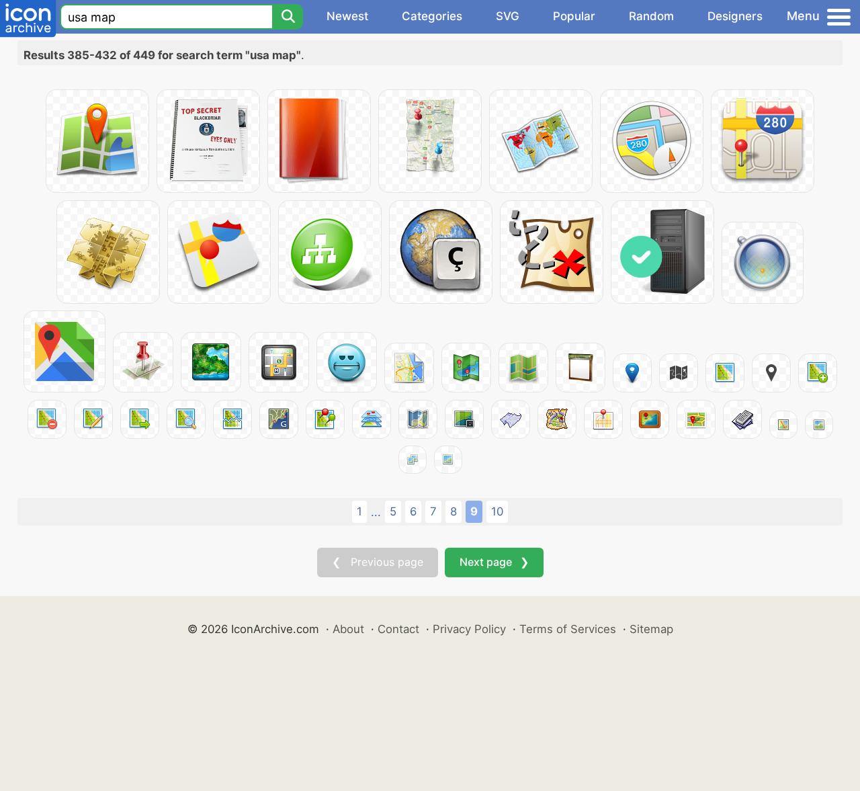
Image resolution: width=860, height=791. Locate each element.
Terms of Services (567, 629)
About (348, 629)
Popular (574, 16)
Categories (432, 16)
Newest (347, 16)
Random (651, 16)
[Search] (287, 17)
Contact (398, 629)
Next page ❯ (494, 562)
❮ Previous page (377, 562)
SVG (507, 16)
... (376, 512)
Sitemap (651, 629)
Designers (735, 16)
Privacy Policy (469, 629)
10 (497, 511)
